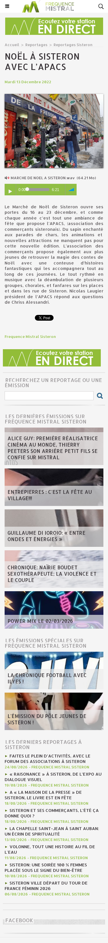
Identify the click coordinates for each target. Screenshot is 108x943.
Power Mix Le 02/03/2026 (40, 621)
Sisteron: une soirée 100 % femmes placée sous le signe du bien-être (46, 867)
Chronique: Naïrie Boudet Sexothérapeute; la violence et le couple (51, 573)
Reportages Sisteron (73, 44)
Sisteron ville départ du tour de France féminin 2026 (46, 885)
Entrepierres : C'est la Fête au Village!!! (49, 495)
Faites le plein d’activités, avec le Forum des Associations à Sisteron (47, 758)
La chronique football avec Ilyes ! (47, 678)
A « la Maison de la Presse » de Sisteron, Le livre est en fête (43, 794)
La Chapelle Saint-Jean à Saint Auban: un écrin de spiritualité (52, 831)
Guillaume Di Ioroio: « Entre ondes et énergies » (46, 536)
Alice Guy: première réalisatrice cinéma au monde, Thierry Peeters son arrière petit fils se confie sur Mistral (52, 447)
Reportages (36, 44)
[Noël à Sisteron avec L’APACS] (54, 96)
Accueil (12, 44)
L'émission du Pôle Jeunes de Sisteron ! (46, 719)
